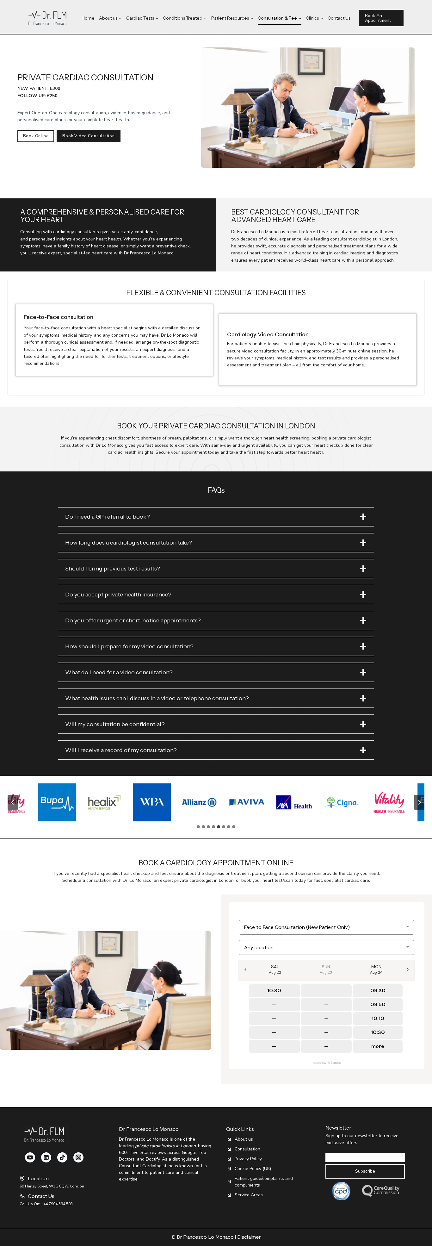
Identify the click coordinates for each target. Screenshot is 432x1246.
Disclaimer (249, 1237)
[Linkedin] (46, 1157)
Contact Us (339, 18)
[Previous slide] (13, 802)
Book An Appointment (378, 18)
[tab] (198, 826)
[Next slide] (419, 802)
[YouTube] (30, 1157)
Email (329, 1148)
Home (88, 18)
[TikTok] (62, 1157)
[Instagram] (78, 1157)
